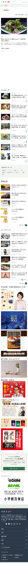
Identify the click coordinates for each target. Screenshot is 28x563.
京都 (23, 172)
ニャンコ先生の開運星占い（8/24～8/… (17, 210)
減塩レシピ (16, 170)
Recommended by (18, 279)
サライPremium (5, 547)
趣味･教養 (13, 93)
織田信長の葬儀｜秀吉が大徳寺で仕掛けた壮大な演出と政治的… (19, 106)
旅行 (2, 532)
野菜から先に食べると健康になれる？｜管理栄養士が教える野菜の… (13, 40)
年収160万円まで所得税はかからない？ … (18, 202)
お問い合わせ (5, 559)
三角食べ (7, 48)
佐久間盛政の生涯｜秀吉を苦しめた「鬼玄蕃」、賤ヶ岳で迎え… (19, 137)
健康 (2, 36)
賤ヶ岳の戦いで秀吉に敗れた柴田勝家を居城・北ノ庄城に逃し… (19, 126)
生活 (2, 544)
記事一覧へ (21, 225)
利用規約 (17, 557)
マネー (22, 170)
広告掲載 (4, 557)
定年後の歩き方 (10, 172)
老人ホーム (18, 172)
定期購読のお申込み (19, 555)
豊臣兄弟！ (4, 170)
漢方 (3, 174)
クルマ (10, 170)
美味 (2, 529)
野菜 (3, 48)
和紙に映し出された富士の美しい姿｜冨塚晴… (19, 194)
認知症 (3, 172)
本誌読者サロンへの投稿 (7, 555)
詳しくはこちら (14, 468)
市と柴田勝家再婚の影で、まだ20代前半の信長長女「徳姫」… (19, 96)
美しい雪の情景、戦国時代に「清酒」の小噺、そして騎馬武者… (19, 156)
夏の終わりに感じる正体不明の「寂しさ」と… (19, 186)
